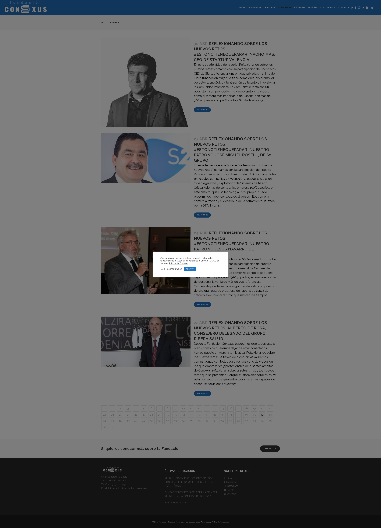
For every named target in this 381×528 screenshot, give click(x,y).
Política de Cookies (178, 263)
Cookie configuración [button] (171, 269)
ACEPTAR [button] (190, 269)
